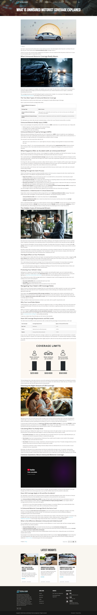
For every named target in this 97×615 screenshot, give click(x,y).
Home (37, 2)
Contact (66, 2)
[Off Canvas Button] (79, 2)
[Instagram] (20, 608)
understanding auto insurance (27, 95)
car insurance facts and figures (29, 314)
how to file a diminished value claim (33, 275)
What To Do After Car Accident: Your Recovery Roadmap (28, 569)
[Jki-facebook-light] (18, 608)
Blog (26, 541)
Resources (61, 2)
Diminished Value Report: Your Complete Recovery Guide (67, 568)
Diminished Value (48, 2)
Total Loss (40, 2)
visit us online (29, 537)
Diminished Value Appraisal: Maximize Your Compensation (48, 568)
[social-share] (69, 542)
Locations (55, 2)
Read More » (24, 578)
